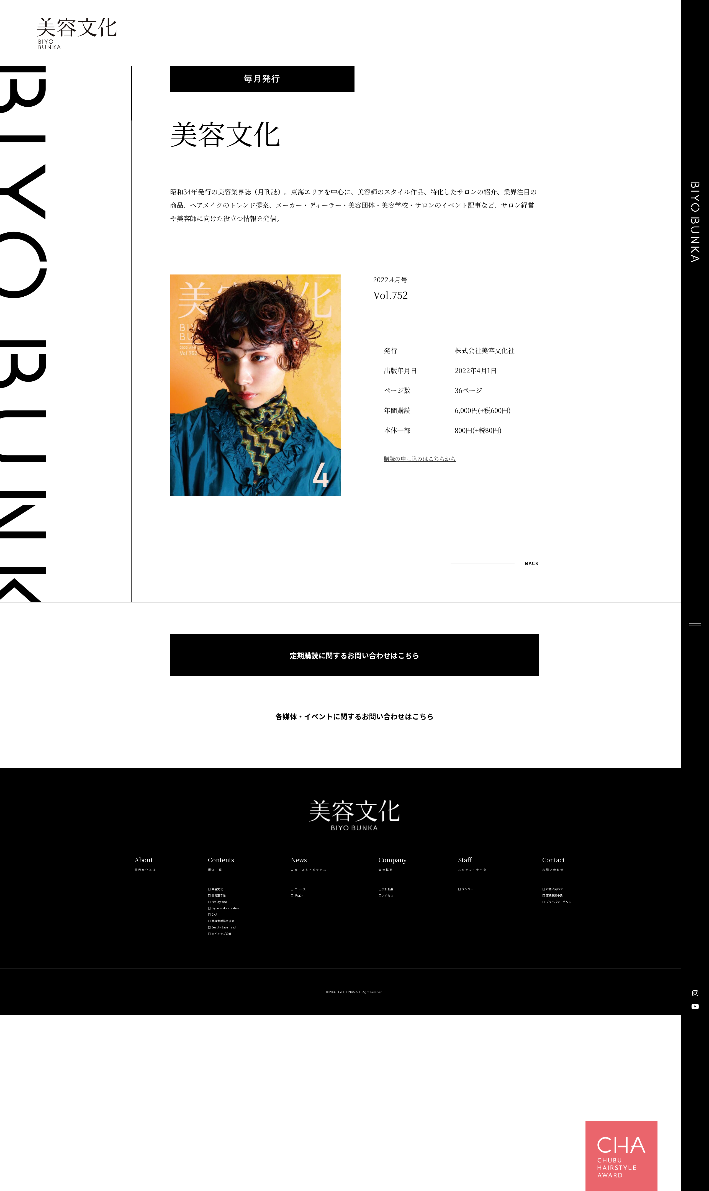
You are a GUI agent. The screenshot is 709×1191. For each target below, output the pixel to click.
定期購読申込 (554, 895)
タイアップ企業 (222, 933)
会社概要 (387, 889)
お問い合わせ (554, 889)
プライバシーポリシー (560, 902)
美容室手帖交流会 (223, 921)
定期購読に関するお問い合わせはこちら (354, 655)
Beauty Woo (219, 902)
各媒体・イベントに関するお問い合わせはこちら (354, 716)
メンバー (467, 889)
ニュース (300, 889)
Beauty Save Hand (224, 927)
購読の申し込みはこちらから (420, 459)
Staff (465, 859)
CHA (214, 914)
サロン (298, 895)
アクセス (387, 895)
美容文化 (217, 889)
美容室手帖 (219, 895)
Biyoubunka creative (225, 908)
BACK (532, 563)
